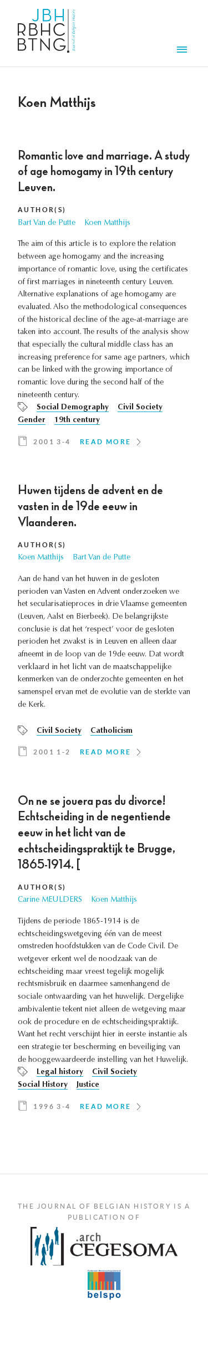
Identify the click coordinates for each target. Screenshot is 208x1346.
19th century (77, 420)
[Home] (47, 33)
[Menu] (183, 51)
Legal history (60, 1072)
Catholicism (111, 731)
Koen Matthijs (107, 223)
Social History (43, 1085)
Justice (88, 1085)
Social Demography (73, 408)
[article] (104, 302)
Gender (31, 420)
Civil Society (140, 408)
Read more (105, 441)
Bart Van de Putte (46, 223)
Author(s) (42, 209)
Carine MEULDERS (50, 900)
